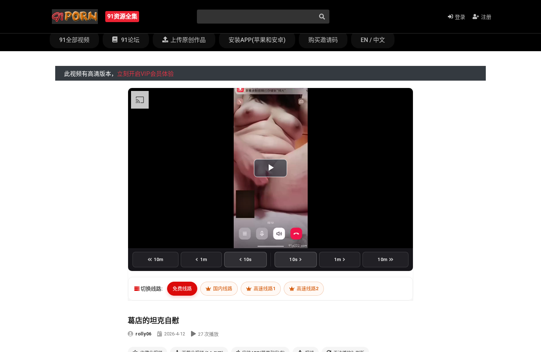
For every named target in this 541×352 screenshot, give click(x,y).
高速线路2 (307, 288)
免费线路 (182, 288)
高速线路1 (263, 288)
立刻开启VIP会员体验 (145, 73)
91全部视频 (74, 39)
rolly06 (143, 334)
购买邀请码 (323, 39)
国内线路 (222, 288)
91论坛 (129, 39)
